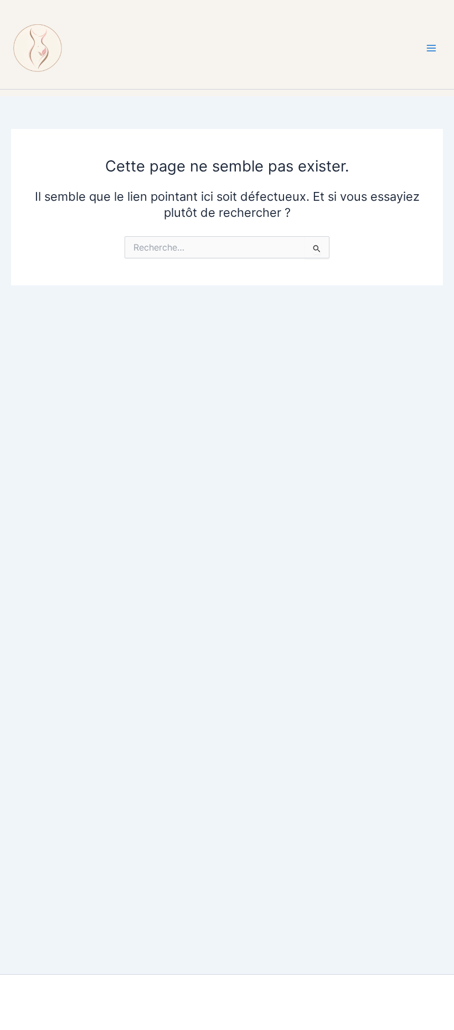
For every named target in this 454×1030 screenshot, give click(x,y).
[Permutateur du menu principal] (431, 48)
